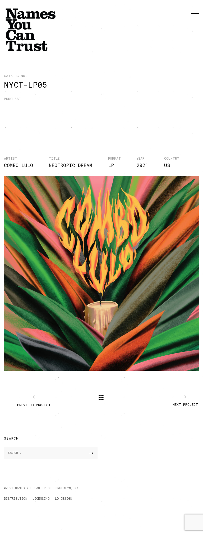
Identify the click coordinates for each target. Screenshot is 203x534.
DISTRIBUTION (15, 498)
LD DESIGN (63, 498)
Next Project (185, 404)
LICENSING (41, 498)
